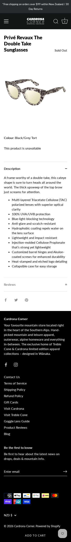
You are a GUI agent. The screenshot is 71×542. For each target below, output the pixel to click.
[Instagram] (16, 364)
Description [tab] (12, 168)
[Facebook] (6, 364)
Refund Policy (13, 396)
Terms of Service (15, 383)
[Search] (55, 22)
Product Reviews (15, 427)
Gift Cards (11, 402)
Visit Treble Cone (15, 415)
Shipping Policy (14, 389)
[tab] (35, 226)
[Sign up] (65, 471)
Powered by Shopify (48, 526)
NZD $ (8, 515)
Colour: (9, 138)
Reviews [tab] (10, 284)
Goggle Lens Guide (17, 421)
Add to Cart (35, 535)
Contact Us (12, 377)
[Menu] (6, 21)
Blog (7, 434)
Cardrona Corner (24, 526)
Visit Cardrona (14, 408)
